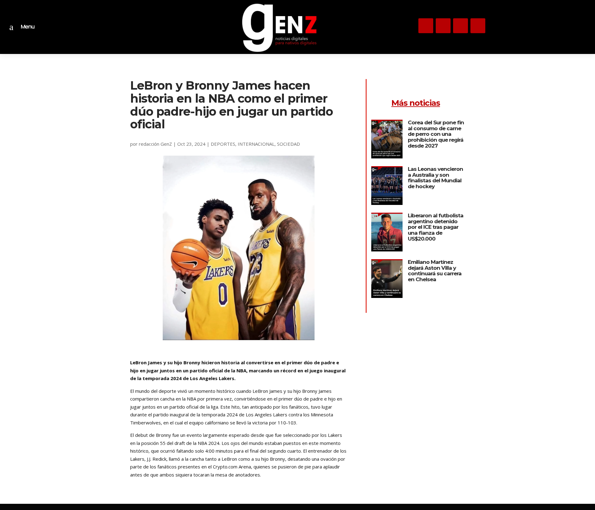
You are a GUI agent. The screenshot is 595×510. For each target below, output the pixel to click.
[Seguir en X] (443, 25)
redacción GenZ (155, 144)
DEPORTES (223, 144)
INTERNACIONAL (256, 144)
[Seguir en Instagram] (425, 25)
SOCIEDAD (288, 144)
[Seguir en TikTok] (460, 25)
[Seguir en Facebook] (477, 25)
